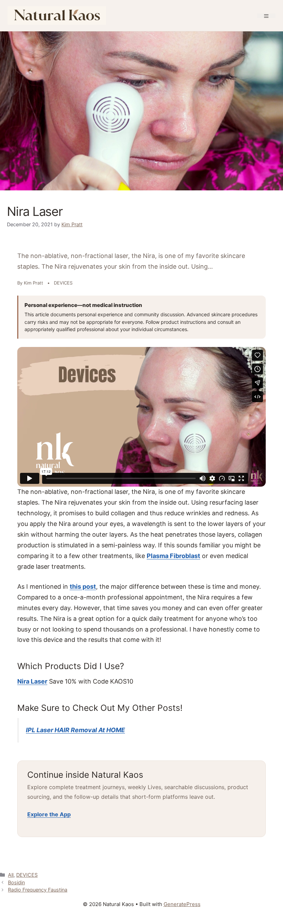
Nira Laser (32, 681)
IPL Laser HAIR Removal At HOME (75, 730)
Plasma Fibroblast (173, 555)
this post (83, 586)
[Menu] (266, 15)
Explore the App (49, 814)
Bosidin (16, 882)
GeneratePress (182, 904)
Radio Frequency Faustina (37, 890)
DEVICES (27, 875)
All (10, 875)
